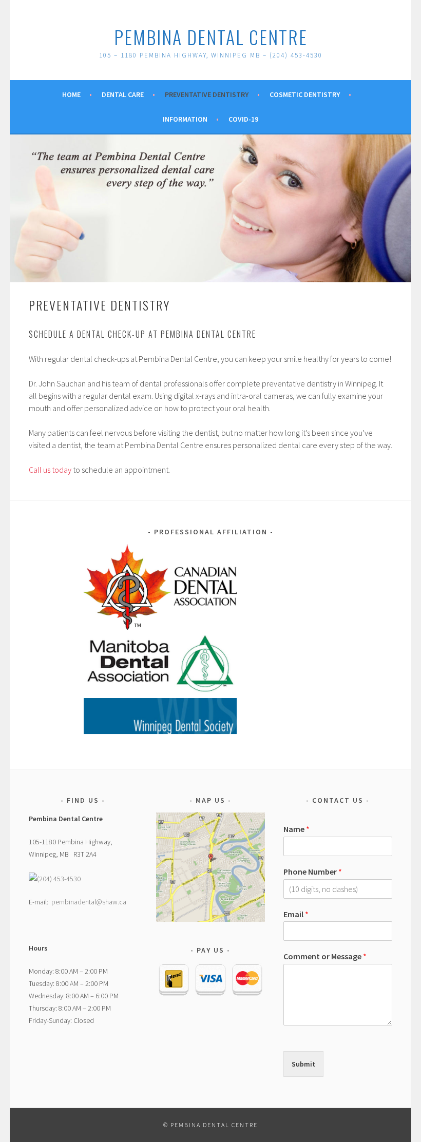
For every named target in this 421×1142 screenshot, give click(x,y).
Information (185, 119)
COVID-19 (243, 119)
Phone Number (312, 871)
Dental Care (123, 94)
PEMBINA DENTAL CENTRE (211, 36)
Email (296, 914)
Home (71, 94)
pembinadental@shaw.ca (88, 901)
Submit (303, 1064)
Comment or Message (325, 956)
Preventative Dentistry (206, 94)
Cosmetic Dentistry (305, 94)
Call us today (50, 469)
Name (296, 829)
